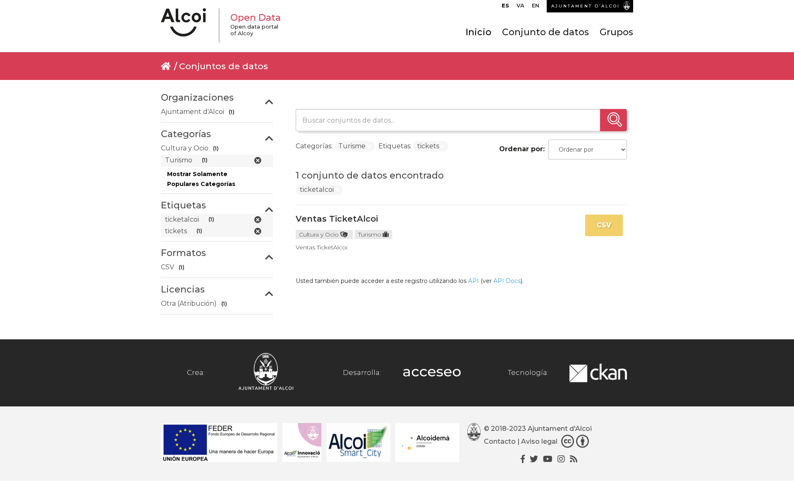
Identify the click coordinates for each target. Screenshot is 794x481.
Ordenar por (521, 149)
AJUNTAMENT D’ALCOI (585, 6)
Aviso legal (539, 442)
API (473, 281)
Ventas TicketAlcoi (337, 219)
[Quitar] (369, 147)
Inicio (478, 32)
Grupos (616, 32)
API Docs (507, 281)
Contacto (500, 442)
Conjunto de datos (545, 32)
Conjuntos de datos (223, 66)
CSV (604, 225)
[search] (613, 120)
